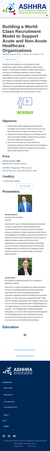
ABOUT (6, 415)
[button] (25, 335)
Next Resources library (25, 356)
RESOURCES (8, 395)
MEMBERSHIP (7, 382)
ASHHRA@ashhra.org (10, 171)
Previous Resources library (25, 350)
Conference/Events (10, 407)
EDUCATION (8, 388)
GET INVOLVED (9, 402)
